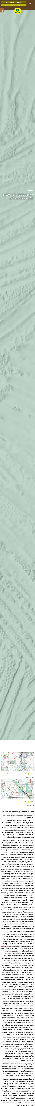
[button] (2, 10)
